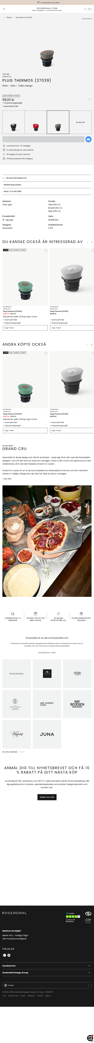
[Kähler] (47, 673)
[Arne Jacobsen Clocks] (47, 704)
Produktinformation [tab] (16, 178)
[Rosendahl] (16, 673)
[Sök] (85, 9)
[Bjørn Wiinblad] (16, 734)
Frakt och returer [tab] (12, 191)
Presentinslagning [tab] (12, 185)
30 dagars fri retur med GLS (50, 2)
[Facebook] (4, 955)
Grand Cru (53, 219)
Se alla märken (10, 752)
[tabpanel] (47, 215)
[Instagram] (9, 955)
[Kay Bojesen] (77, 704)
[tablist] (47, 185)
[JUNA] (47, 734)
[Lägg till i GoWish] (88, 139)
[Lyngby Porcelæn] (16, 704)
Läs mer (9, 219)
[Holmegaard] (77, 673)
